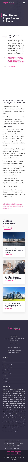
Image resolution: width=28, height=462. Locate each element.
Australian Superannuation (15, 57)
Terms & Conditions (7, 431)
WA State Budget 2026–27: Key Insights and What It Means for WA (13, 305)
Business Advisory (7, 364)
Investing (10, 61)
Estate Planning (7, 373)
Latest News (16, 61)
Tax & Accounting (7, 367)
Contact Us (5, 379)
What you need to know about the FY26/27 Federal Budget (14, 250)
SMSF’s (4, 376)
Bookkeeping (6, 370)
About (4, 361)
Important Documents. (15, 417)
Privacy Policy (16, 431)
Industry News (16, 60)
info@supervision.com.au (14, 347)
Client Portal (6, 382)
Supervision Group (10, 457)
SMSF (22, 61)
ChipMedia (14, 460)
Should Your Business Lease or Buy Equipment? (13, 278)
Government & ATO (13, 58)
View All (7, 228)
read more (8, 254)
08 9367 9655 (15, 344)
